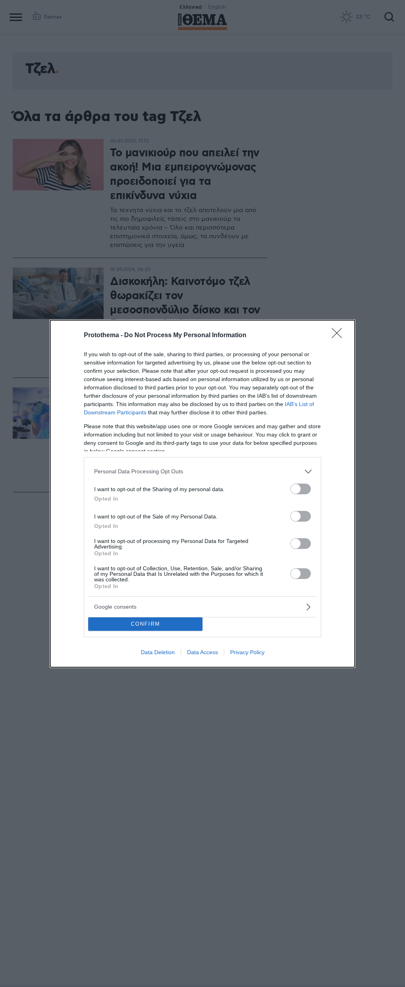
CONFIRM (145, 624)
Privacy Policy (247, 652)
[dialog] (202, 493)
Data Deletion (158, 652)
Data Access (202, 652)
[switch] (300, 489)
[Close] (339, 335)
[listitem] (202, 471)
